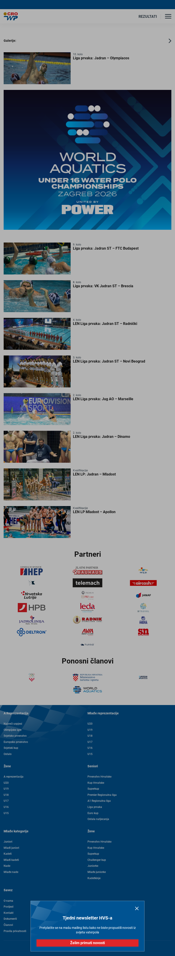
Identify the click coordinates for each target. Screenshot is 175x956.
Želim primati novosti (87, 943)
